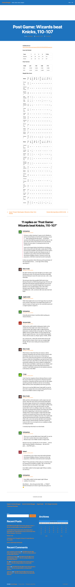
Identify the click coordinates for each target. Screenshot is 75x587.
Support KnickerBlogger (14, 504)
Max (8, 561)
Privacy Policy (21, 584)
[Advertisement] (37, 13)
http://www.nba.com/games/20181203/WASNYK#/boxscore (37, 47)
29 (61, 532)
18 (45, 530)
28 (57, 532)
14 (57, 528)
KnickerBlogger (6, 2)
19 (49, 530)
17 (41, 530)
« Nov (46, 535)
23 (65, 530)
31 (41, 533)
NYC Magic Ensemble (51, 504)
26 (49, 532)
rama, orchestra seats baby (13, 551)
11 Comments (48, 36)
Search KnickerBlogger (28, 504)
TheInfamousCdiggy (12, 556)
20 (53, 530)
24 (41, 532)
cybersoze (9, 571)
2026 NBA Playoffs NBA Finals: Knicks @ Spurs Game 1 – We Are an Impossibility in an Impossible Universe (21, 553)
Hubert (8, 566)
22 (61, 530)
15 (61, 528)
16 (65, 528)
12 (49, 528)
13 (53, 528)
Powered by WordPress (30, 584)
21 (57, 530)
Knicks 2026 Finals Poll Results (14, 542)
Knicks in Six (10, 535)
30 (65, 532)
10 (41, 528)
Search (8, 513)
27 (53, 532)
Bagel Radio (40, 504)
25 (45, 532)
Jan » (61, 535)
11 (45, 528)
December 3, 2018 (39, 36)
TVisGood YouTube (12, 506)
